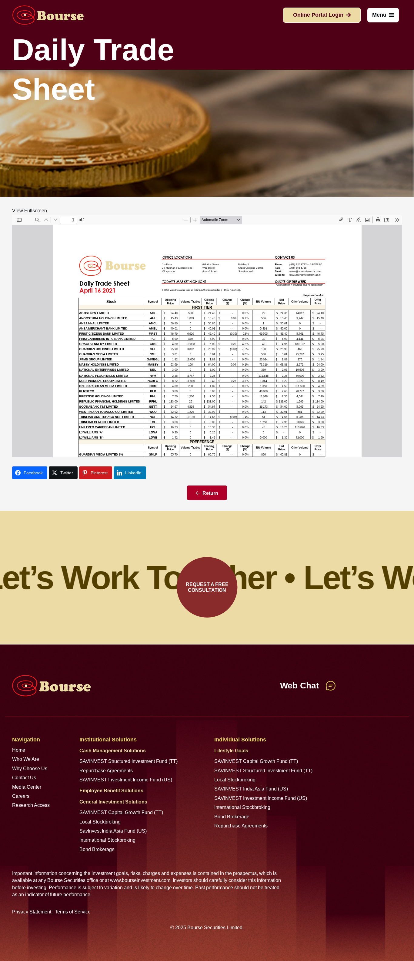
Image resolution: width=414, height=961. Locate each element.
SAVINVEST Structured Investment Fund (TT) (128, 761)
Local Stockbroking (100, 821)
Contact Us (24, 777)
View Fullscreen (29, 210)
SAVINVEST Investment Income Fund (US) (125, 779)
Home (18, 750)
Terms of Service (73, 911)
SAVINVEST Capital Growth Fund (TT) (121, 812)
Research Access (31, 805)
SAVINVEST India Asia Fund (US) (251, 788)
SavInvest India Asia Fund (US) (113, 830)
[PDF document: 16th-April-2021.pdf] (207, 336)
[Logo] (48, 15)
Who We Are (25, 759)
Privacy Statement (31, 911)
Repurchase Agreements (106, 770)
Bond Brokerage (97, 849)
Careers (20, 796)
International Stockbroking (107, 840)
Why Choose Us (29, 768)
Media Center (26, 787)
